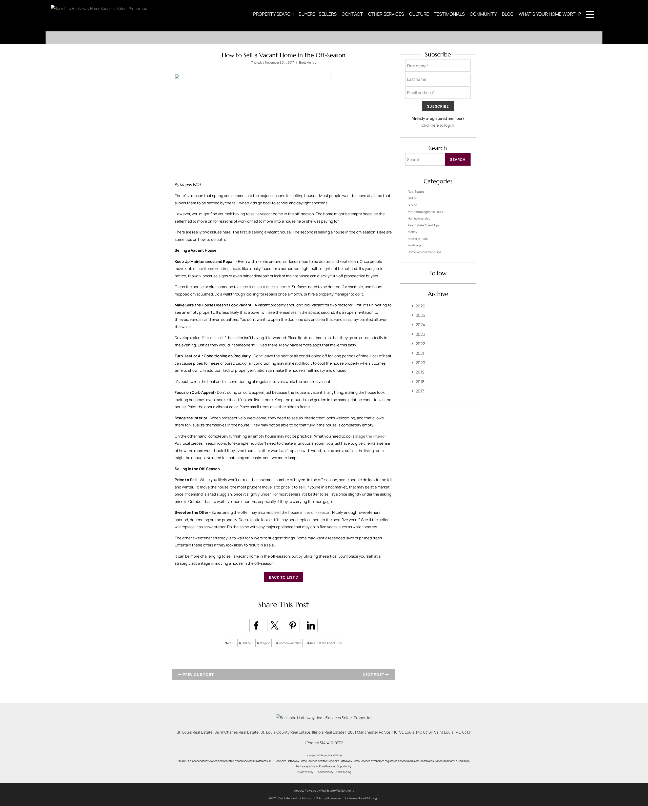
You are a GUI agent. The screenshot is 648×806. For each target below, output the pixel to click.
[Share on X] (274, 625)
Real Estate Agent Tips (326, 643)
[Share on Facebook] (256, 625)
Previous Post (198, 674)
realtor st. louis (418, 239)
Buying (412, 205)
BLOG (508, 14)
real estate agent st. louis (425, 212)
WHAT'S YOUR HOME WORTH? (550, 14)
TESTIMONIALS (449, 14)
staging (264, 643)
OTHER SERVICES (386, 14)
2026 (420, 306)
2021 (420, 353)
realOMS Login (369, 798)
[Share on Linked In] (311, 625)
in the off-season (314, 512)
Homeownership (289, 643)
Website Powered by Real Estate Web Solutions (324, 790)
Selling (246, 643)
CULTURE (419, 14)
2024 (420, 324)
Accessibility (325, 772)
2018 (420, 381)
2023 (420, 334)
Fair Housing (343, 772)
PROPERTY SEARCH (273, 14)
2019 (420, 372)
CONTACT (352, 14)
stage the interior (370, 436)
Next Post (374, 674)
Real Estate (416, 191)
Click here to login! (437, 125)
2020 (420, 362)
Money (412, 232)
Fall (230, 643)
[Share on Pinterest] (292, 625)
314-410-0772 (331, 742)
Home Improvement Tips (424, 252)
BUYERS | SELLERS (318, 14)
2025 (420, 315)
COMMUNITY (483, 14)
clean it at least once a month (264, 286)
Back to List (282, 577)
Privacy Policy (305, 772)
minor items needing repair (216, 268)
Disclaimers (351, 798)
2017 (420, 391)
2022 (420, 343)
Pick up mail (212, 337)
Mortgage (414, 245)
